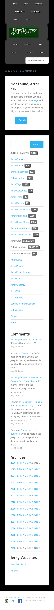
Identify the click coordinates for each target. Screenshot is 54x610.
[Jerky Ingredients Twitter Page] (40, 19)
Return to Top (12, 598)
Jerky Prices (17, 266)
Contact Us (16, 316)
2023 (13, 482)
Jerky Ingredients (31, 32)
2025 (13, 469)
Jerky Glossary (18, 285)
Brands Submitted (19, 172)
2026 (13, 463)
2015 (13, 535)
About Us (15, 322)
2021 (13, 495)
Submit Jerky (17, 310)
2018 (13, 515)
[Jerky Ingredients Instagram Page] (47, 18)
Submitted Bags (18, 178)
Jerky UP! (15, 571)
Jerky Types (16, 197)
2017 (13, 522)
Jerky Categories (19, 191)
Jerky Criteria (17, 278)
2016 (13, 528)
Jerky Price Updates (20, 272)
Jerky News (16, 260)
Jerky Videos (17, 291)
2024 (13, 476)
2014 (13, 541)
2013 (13, 548)
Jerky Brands (17, 165)
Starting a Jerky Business (23, 304)
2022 (13, 489)
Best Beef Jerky (18, 564)
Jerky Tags (16, 184)
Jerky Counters (18, 159)
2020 (13, 502)
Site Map (26, 598)
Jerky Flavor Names (20, 209)
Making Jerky (17, 297)
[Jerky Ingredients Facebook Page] (44, 19)
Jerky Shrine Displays (21, 234)
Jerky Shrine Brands (20, 228)
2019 (13, 509)
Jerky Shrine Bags (20, 222)
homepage (33, 100)
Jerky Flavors (17, 203)
